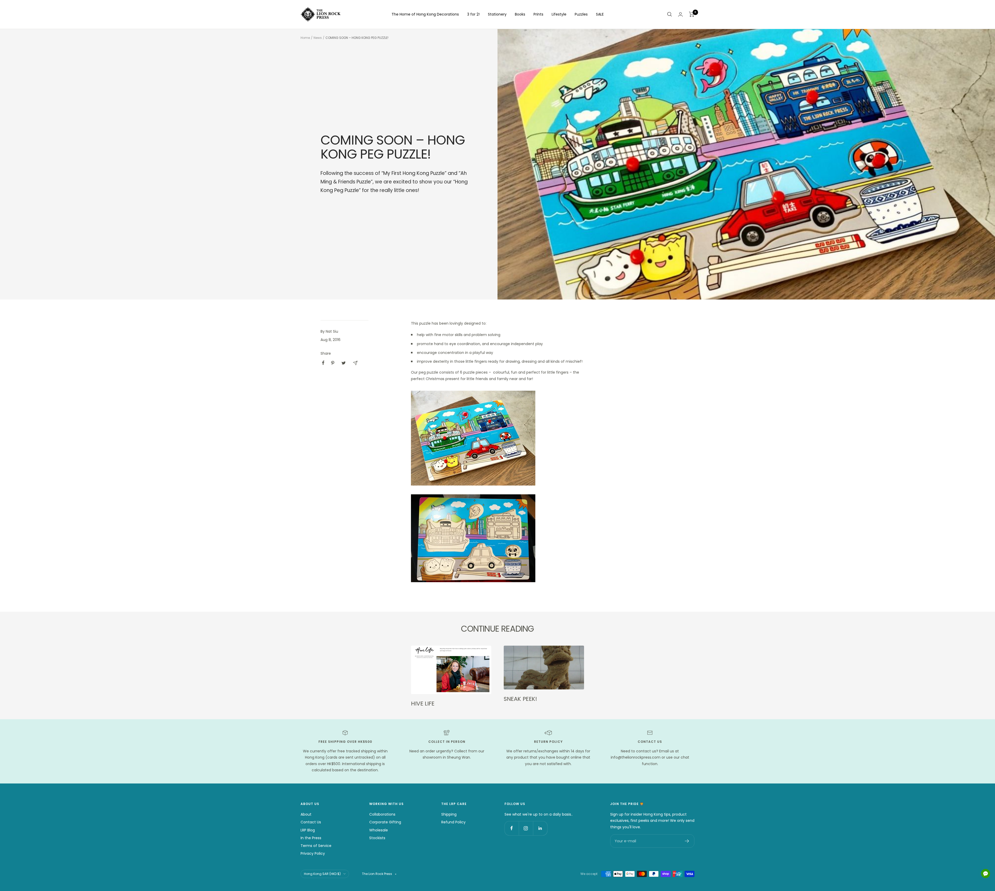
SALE (600, 14)
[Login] (680, 14)
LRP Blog (308, 830)
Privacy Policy (313, 853)
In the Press (311, 837)
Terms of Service (316, 845)
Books (520, 14)
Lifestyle (559, 14)
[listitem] (323, 363)
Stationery (497, 14)
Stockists (377, 837)
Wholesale (378, 830)
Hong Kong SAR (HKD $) (322, 874)
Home (305, 37)
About (306, 814)
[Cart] (691, 14)
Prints (538, 14)
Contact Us (311, 822)
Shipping (449, 814)
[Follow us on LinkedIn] (540, 828)
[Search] (669, 14)
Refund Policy (453, 822)
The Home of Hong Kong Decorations (425, 14)
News (318, 37)
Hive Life (422, 704)
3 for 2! (473, 14)
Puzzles (581, 14)
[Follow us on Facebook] (511, 828)
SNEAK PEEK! (520, 699)
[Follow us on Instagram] (526, 828)
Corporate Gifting (385, 822)
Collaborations (382, 814)
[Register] (687, 841)
